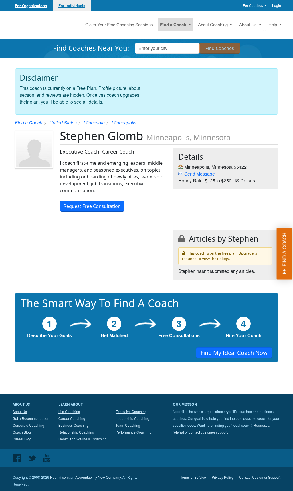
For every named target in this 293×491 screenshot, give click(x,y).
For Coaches (253, 5)
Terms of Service (193, 477)
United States (63, 122)
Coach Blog (22, 432)
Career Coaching (71, 418)
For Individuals (71, 5)
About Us (20, 411)
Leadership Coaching (132, 418)
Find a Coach (28, 122)
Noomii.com (59, 477)
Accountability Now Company (98, 477)
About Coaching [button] (213, 24)
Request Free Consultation (92, 206)
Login (276, 5)
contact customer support (208, 432)
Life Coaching (69, 411)
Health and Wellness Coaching (82, 438)
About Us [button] (248, 24)
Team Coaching (128, 425)
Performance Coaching (134, 432)
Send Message (199, 173)
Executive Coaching (131, 411)
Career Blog (22, 438)
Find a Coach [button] (173, 24)
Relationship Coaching (76, 432)
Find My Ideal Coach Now (234, 353)
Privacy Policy (222, 477)
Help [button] (273, 24)
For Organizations (31, 5)
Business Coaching (73, 425)
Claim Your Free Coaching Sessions (119, 24)
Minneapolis (124, 122)
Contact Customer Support (259, 477)
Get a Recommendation (31, 418)
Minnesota (94, 122)
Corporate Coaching (28, 425)
